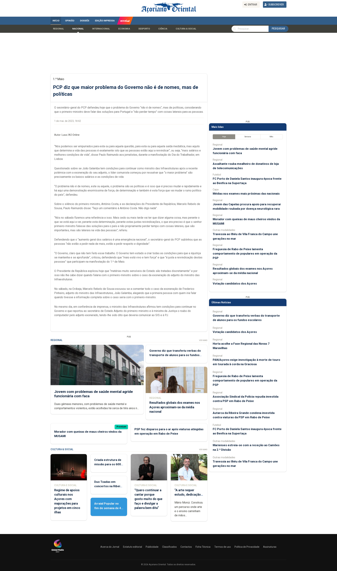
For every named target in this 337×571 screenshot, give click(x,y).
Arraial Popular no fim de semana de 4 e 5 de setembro (107, 508)
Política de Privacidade (246, 546)
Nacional (78, 29)
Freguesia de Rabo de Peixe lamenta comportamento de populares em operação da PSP (245, 253)
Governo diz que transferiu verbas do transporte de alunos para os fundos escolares (175, 355)
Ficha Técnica (203, 546)
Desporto (144, 29)
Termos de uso (222, 546)
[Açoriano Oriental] (58, 552)
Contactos (186, 546)
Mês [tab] (271, 137)
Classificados (169, 546)
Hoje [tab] (224, 137)
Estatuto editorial (132, 546)
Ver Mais (203, 340)
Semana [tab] (248, 137)
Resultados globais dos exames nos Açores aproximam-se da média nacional (174, 407)
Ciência (162, 29)
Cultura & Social (186, 29)
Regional (58, 29)
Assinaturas (269, 546)
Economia (124, 29)
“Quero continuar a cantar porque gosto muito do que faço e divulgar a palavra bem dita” (148, 499)
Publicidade (152, 546)
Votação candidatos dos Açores (235, 283)
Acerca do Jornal (109, 546)
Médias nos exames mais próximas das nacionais (246, 193)
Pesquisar (278, 28)
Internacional (101, 29)
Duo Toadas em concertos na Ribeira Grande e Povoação (108, 486)
